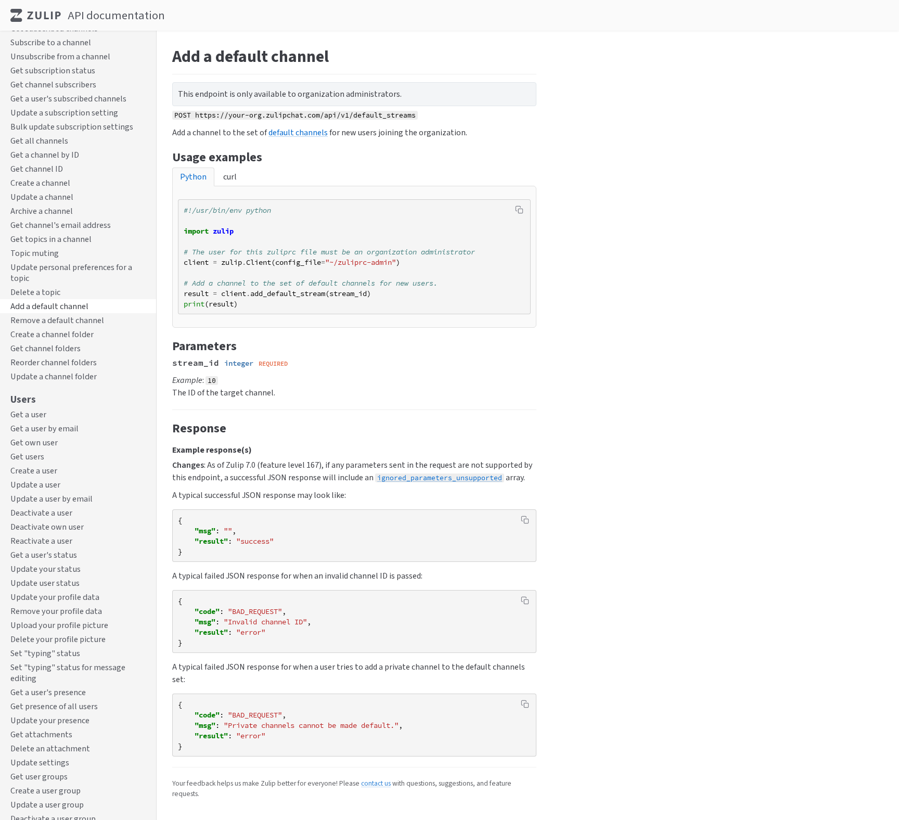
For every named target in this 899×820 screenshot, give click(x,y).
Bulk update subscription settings (71, 127)
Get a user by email (44, 428)
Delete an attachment (50, 748)
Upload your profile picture (59, 625)
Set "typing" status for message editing (67, 673)
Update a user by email (51, 498)
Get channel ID (36, 169)
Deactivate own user (47, 526)
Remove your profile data (56, 611)
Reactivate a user (41, 540)
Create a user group (45, 790)
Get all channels (39, 141)
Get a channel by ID (44, 155)
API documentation (116, 15)
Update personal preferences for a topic (71, 273)
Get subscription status (52, 71)
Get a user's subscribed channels (68, 99)
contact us (376, 783)
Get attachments (41, 734)
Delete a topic (35, 292)
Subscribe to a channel (50, 42)
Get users (27, 456)
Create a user (33, 470)
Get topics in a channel (51, 239)
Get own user (34, 442)
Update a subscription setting (64, 113)
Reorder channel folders (53, 362)
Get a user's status (43, 554)
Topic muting (34, 253)
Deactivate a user (41, 512)
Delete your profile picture (58, 639)
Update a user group (47, 804)
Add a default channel (49, 306)
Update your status (45, 568)
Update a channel (41, 197)
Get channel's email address (60, 225)
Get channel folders (45, 348)
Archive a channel (41, 211)
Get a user (28, 414)
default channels (298, 132)
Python (193, 176)
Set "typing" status (45, 653)
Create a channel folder (52, 334)
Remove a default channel (57, 320)
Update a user (35, 484)
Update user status (45, 583)
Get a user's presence (48, 692)
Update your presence (49, 720)
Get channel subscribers (53, 85)
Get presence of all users (54, 706)
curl (230, 176)
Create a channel (40, 183)
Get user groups (39, 776)
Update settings (39, 762)
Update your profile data (54, 597)
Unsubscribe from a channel (60, 57)
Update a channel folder (53, 376)
